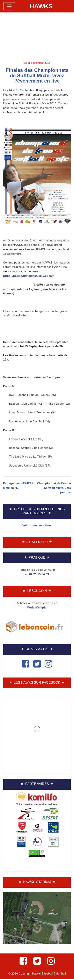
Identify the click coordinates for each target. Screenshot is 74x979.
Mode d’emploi (37, 607)
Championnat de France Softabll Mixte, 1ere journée (54, 488)
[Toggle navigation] (9, 6)
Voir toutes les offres (37, 525)
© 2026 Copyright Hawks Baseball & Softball (37, 973)
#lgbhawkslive (17, 315)
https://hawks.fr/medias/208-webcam (28, 275)
